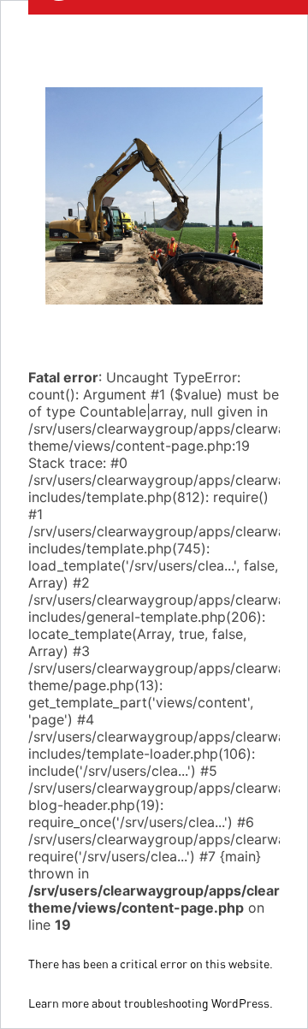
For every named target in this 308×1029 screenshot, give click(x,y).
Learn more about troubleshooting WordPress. (150, 1003)
